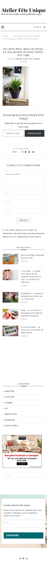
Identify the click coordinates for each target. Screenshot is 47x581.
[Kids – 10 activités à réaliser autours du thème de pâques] (10, 314)
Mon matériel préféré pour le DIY (32, 256)
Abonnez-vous (34, 133)
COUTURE (9, 397)
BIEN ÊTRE (9, 391)
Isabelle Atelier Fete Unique (27, 59)
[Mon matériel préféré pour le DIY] (10, 259)
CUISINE (8, 403)
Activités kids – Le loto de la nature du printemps (32, 330)
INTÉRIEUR (10, 420)
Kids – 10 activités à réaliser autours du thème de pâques (31, 313)
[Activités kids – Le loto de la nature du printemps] (10, 331)
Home (5, 36)
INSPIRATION (11, 414)
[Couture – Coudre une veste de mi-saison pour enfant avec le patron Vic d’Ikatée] (10, 275)
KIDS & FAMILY (11, 425)
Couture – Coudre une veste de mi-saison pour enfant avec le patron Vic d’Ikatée (31, 276)
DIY (6, 408)
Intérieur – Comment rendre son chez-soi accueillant (32, 296)
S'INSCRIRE (12, 535)
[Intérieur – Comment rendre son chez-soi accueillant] (10, 297)
